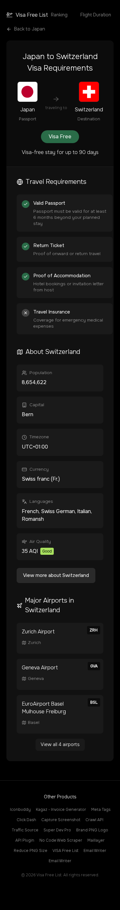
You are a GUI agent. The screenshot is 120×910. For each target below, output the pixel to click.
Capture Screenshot (60, 819)
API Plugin (24, 840)
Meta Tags (100, 809)
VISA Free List (65, 850)
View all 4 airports (60, 744)
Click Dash (26, 819)
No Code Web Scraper (60, 840)
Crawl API (94, 819)
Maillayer (96, 840)
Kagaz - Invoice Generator (61, 809)
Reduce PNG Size (30, 850)
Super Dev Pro (57, 830)
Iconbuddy (20, 809)
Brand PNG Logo (92, 830)
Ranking (59, 15)
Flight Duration (95, 15)
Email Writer (95, 850)
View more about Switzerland (56, 575)
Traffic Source (25, 830)
